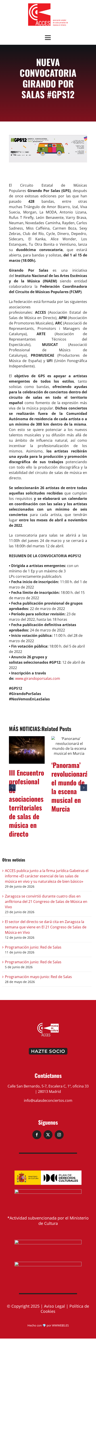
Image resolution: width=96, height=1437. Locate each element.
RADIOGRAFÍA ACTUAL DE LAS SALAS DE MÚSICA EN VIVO (28, 782)
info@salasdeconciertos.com (48, 1102)
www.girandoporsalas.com (37, 678)
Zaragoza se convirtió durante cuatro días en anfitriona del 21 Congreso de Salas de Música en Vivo (46, 904)
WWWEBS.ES (60, 1328)
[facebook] (36, 1136)
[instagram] (59, 1136)
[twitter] (48, 1136)
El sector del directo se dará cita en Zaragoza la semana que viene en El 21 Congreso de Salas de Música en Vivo (45, 929)
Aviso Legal (54, 1308)
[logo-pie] (48, 1026)
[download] (48, 5)
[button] (12, 788)
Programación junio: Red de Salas (33, 949)
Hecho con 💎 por (39, 1328)
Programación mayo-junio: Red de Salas (38, 978)
